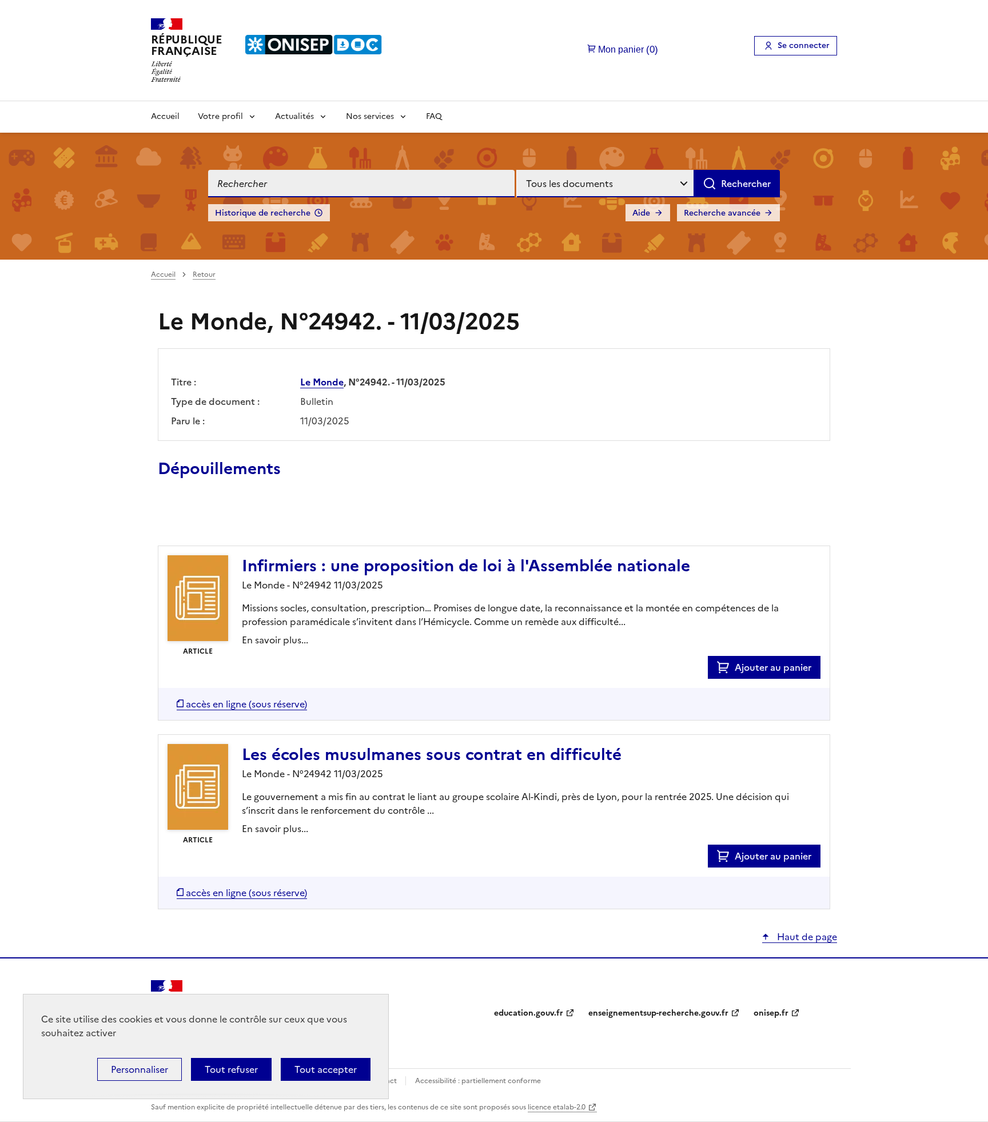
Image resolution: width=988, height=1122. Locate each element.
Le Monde (322, 382)
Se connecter (804, 45)
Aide (641, 213)
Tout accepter (325, 1069)
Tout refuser (231, 1069)
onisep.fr (771, 1013)
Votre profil (220, 116)
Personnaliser (139, 1069)
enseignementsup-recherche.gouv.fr (658, 1013)
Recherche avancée (722, 213)
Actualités (294, 116)
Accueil (165, 116)
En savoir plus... (275, 640)
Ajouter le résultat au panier (233, 519)
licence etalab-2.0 (556, 1107)
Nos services (370, 116)
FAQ (434, 116)
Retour (204, 274)
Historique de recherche (262, 213)
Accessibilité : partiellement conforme (478, 1081)
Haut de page (806, 937)
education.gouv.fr (528, 1013)
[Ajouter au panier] (726, 667)
